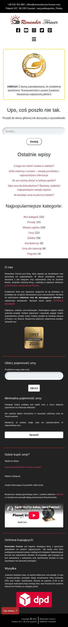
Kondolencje (32, 243)
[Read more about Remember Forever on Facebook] (18, 30)
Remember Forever (48, 619)
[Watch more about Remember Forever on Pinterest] (50, 30)
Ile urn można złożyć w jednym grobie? (34, 180)
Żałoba (31, 238)
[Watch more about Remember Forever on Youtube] (26, 30)
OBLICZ (34, 388)
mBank (59, 494)
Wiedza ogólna (31, 227)
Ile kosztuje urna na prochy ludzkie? (34, 195)
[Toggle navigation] (34, 39)
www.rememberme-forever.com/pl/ (23, 467)
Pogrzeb (32, 253)
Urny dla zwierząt (32, 248)
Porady (31, 222)
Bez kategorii (31, 217)
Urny (31, 232)
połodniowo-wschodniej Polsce (22, 285)
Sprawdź (34, 435)
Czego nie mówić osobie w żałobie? (34, 166)
